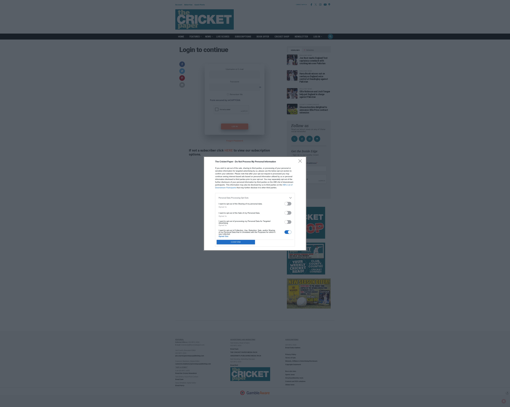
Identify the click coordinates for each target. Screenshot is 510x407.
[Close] (300, 161)
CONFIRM (236, 242)
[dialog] (255, 203)
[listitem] (255, 197)
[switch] (287, 203)
